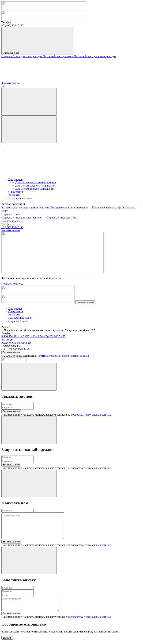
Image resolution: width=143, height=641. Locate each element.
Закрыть (7, 637)
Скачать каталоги (12, 221)
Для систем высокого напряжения (35, 182)
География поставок (20, 198)
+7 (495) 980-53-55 (54, 336)
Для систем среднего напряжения (35, 185)
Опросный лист (11, 53)
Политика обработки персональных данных (62, 355)
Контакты (14, 194)
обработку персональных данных (91, 414)
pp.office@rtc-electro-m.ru (16, 342)
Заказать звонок (11, 83)
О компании (15, 191)
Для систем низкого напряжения (34, 188)
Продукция (15, 179)
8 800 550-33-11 (10, 336)
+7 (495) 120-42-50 (12, 25)
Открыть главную (12, 283)
